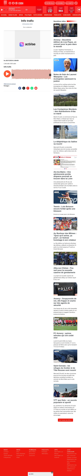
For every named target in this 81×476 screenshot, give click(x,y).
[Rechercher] (76, 3)
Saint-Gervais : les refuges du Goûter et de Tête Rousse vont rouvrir (65, 368)
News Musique (20, 453)
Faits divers (37, 15)
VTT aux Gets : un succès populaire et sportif (65, 401)
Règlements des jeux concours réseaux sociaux (72, 455)
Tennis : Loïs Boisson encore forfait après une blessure (64, 208)
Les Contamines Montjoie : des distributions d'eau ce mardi (65, 111)
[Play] (2, 10)
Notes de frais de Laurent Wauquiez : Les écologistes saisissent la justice (65, 77)
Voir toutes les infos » (65, 420)
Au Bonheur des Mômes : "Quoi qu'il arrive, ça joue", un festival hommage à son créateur (65, 236)
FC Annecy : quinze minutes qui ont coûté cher (63, 335)
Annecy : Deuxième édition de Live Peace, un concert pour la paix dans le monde (65, 43)
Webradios (48, 15)
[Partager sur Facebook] (19, 89)
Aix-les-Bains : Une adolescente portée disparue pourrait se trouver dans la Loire (63, 175)
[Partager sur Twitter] (23, 89)
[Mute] (26, 10)
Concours (67, 15)
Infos (21, 15)
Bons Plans (13, 15)
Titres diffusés (8, 455)
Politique (28, 15)
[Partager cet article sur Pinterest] (27, 89)
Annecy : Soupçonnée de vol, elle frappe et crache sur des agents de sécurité (65, 301)
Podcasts (57, 15)
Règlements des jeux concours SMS (71, 461)
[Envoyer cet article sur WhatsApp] (31, 89)
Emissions (32, 453)
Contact (6, 451)
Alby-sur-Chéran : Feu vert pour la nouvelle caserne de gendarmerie (64, 270)
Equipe (6, 453)
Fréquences (7, 457)
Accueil (4, 15)
